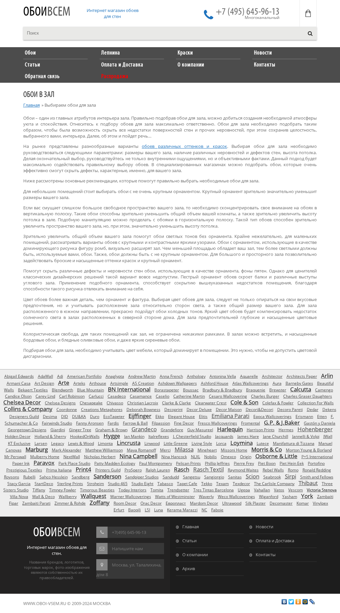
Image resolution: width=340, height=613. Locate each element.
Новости (264, 527)
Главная (31, 105)
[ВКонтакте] (284, 601)
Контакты (266, 555)
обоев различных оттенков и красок (184, 146)
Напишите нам (127, 549)
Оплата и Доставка (275, 541)
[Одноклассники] (298, 601)
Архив (188, 568)
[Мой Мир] (305, 601)
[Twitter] (291, 601)
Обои (46, 12)
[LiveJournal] (312, 601)
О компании (195, 555)
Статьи (189, 541)
